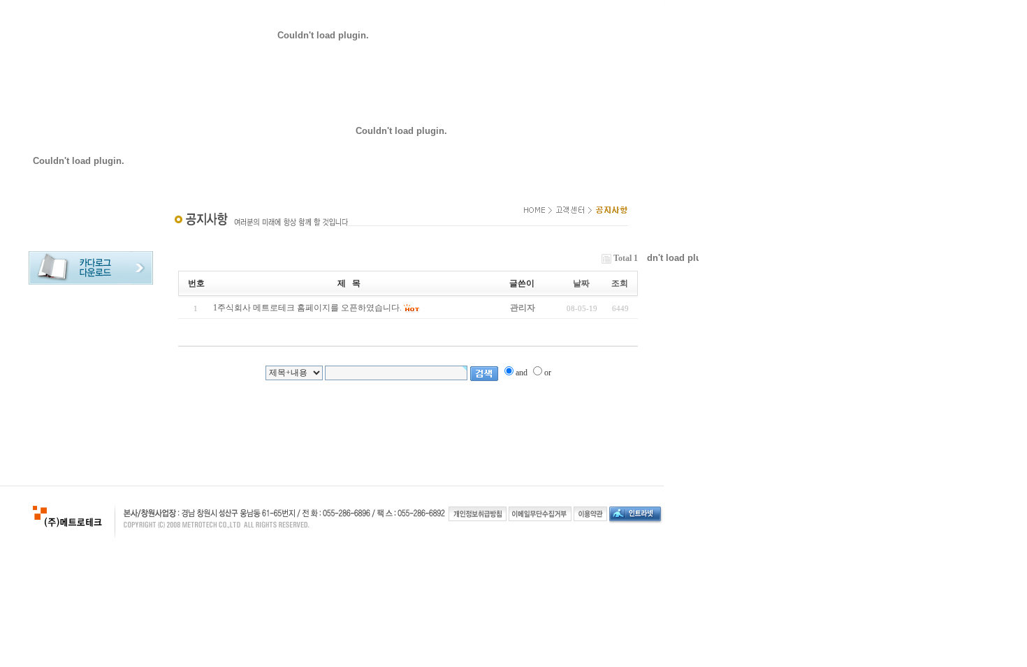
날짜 (581, 283)
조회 (619, 283)
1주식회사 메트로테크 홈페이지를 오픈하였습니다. (307, 308)
